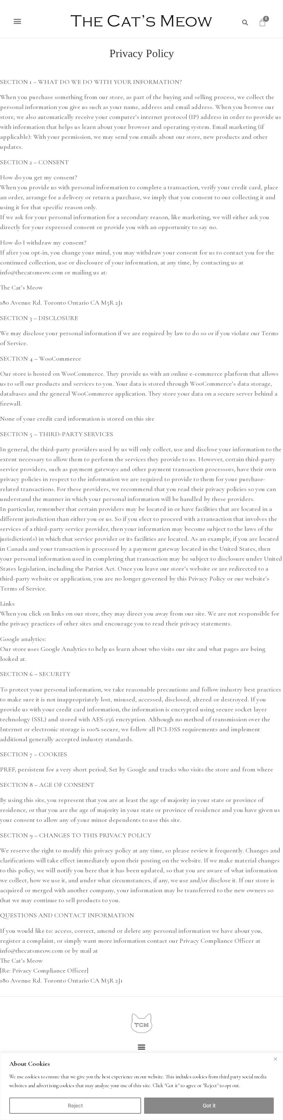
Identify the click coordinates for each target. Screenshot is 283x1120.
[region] (141, 1086)
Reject (75, 1105)
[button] (17, 21)
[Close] (275, 1058)
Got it (209, 1105)
